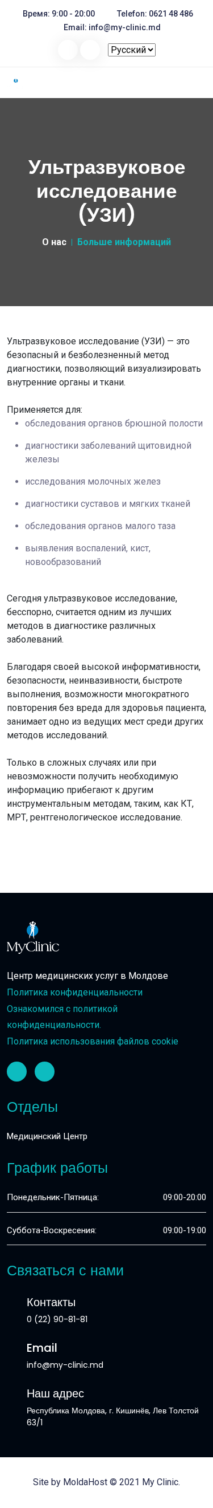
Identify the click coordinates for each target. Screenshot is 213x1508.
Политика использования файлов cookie (92, 1041)
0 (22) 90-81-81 (57, 1319)
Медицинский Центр (47, 1136)
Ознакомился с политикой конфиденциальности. (62, 1017)
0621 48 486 (171, 13)
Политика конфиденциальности (75, 992)
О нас (54, 242)
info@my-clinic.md (125, 27)
